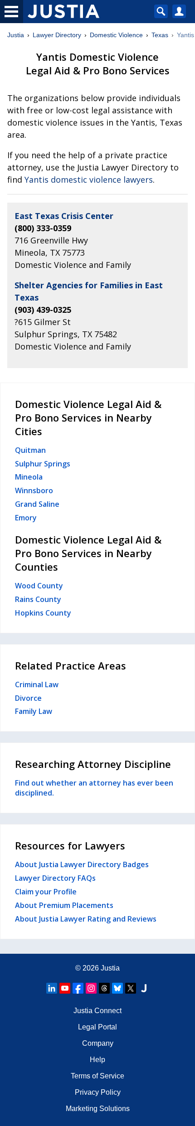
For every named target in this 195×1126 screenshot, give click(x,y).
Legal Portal (97, 1027)
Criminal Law (36, 684)
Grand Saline (37, 504)
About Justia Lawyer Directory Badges (82, 864)
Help (97, 1059)
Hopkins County (43, 613)
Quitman (30, 450)
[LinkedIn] (51, 988)
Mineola (29, 477)
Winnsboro (34, 490)
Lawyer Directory (57, 35)
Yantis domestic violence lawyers (88, 179)
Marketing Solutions (98, 1108)
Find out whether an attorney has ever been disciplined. (94, 788)
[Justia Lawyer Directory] (143, 988)
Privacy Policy (98, 1092)
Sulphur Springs (42, 464)
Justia (15, 35)
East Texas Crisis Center (64, 215)
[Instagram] (91, 988)
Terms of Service (97, 1076)
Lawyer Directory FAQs (55, 878)
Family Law (33, 711)
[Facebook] (78, 988)
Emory (26, 518)
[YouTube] (64, 988)
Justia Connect (97, 1010)
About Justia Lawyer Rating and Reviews (85, 919)
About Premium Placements (64, 905)
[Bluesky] (117, 988)
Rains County (38, 599)
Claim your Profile (46, 892)
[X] (130, 988)
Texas (159, 35)
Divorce (28, 698)
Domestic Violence (116, 35)
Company (97, 1043)
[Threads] (104, 988)
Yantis (185, 35)
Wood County (39, 586)
